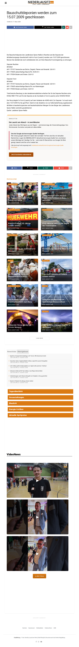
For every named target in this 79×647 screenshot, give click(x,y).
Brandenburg (12, 184)
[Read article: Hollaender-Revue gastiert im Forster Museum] (22, 321)
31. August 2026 (14, 203)
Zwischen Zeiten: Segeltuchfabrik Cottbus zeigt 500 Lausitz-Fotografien (28, 361)
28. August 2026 (48, 304)
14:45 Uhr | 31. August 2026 (20, 377)
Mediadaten (39, 628)
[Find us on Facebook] (36, 642)
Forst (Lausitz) (13, 311)
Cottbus (45, 311)
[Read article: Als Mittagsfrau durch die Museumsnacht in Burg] (22, 270)
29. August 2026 (48, 253)
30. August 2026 (14, 253)
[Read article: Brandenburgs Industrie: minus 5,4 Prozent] (56, 244)
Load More (39, 338)
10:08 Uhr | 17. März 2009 (14, 21)
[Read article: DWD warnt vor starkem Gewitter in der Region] (56, 321)
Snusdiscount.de (50, 637)
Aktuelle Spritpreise (18, 415)
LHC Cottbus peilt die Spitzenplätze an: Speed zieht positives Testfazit (28, 366)
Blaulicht (45, 260)
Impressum (31, 628)
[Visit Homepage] (41, 3)
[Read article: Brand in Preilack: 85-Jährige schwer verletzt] (22, 219)
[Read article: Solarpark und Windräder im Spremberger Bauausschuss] (56, 295)
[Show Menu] (6, 3)
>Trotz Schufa (24, 637)
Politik (44, 286)
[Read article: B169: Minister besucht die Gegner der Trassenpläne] (56, 219)
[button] (37, 480)
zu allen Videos (39, 576)
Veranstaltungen (16, 397)
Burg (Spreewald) (48, 184)
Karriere (24, 628)
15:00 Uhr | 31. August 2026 (20, 372)
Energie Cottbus (16, 409)
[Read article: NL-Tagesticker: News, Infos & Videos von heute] (22, 193)
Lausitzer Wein (33, 637)
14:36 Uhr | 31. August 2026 (20, 382)
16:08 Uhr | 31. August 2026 (20, 357)
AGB (55, 628)
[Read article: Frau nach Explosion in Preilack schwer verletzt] (56, 270)
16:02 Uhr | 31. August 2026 (20, 362)
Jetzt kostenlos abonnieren (21, 154)
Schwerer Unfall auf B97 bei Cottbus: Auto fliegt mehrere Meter (26, 371)
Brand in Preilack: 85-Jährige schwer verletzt (21, 381)
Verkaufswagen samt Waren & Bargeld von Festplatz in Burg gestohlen (54, 198)
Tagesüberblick (16, 391)
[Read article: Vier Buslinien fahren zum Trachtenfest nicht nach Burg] (22, 295)
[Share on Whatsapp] (63, 27)
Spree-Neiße (12, 235)
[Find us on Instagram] (38, 642)
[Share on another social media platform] (70, 27)
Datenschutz (48, 628)
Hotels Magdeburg (60, 637)
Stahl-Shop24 (41, 637)
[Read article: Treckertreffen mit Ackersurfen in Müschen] (22, 244)
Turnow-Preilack (14, 209)
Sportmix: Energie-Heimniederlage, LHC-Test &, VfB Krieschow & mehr (28, 356)
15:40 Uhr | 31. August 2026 (20, 367)
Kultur (10, 260)
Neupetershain (47, 209)
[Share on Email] (67, 27)
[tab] (12, 351)
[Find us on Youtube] (41, 642)
